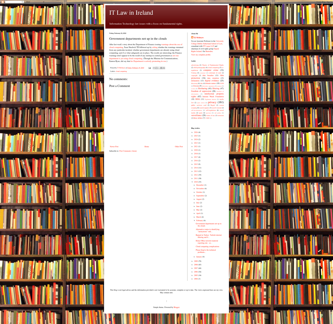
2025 (196, 135)
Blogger (176, 307)
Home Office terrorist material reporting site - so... (207, 241)
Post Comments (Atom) (128, 151)
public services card (198, 105)
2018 (196, 153)
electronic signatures (208, 86)
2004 (196, 278)
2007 (196, 268)
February (199, 220)
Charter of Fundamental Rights (213, 65)
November (200, 188)
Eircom (196, 86)
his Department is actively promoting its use (148, 61)
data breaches (208, 75)
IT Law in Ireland (131, 12)
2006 (196, 271)
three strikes (197, 118)
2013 (196, 171)
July (198, 202)
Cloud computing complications (207, 246)
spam (200, 113)
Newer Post (114, 146)
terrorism (221, 115)
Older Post (179, 146)
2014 (196, 167)
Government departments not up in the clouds (208, 224)
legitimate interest (210, 99)
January (199, 256)
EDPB (222, 83)
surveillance (196, 115)
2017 (196, 157)
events (193, 89)
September (200, 195)
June (198, 206)
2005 (196, 275)
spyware (208, 113)
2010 (196, 182)
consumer (203, 73)
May (198, 210)
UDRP (207, 118)
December (200, 185)
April (198, 213)
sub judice (217, 113)
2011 (196, 178)
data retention (213, 78)
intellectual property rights (207, 95)
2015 (196, 164)
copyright (194, 75)
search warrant (217, 108)
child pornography (199, 67)
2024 (196, 139)
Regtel (213, 105)
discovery (194, 83)
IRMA (197, 99)
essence (219, 86)
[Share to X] (159, 68)
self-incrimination (196, 110)
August (199, 199)
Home (147, 146)
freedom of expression (201, 91)
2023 (196, 143)
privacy (212, 102)
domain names (210, 83)
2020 (196, 150)
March (198, 217)
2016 (196, 160)
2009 (196, 261)
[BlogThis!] (156, 68)
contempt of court (215, 73)
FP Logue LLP (208, 46)
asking (155, 47)
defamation (195, 80)
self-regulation (211, 110)
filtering (215, 88)
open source (201, 103)
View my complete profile (200, 54)
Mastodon (209, 51)
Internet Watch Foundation (213, 96)
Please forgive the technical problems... (206, 251)
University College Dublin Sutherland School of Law (207, 42)
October (199, 192)
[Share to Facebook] (161, 68)
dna (201, 83)
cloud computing (121, 71)
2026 (196, 132)
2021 (196, 146)
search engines (204, 108)
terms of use (210, 115)
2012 (196, 175)
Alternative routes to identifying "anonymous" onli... (207, 230)
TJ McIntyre (199, 37)
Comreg (193, 73)
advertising (195, 65)
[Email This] (154, 68)
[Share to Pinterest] (164, 68)
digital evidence (212, 80)
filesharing (202, 88)
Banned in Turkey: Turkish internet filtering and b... (209, 236)
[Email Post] (149, 68)
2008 (196, 264)
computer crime (210, 69)
